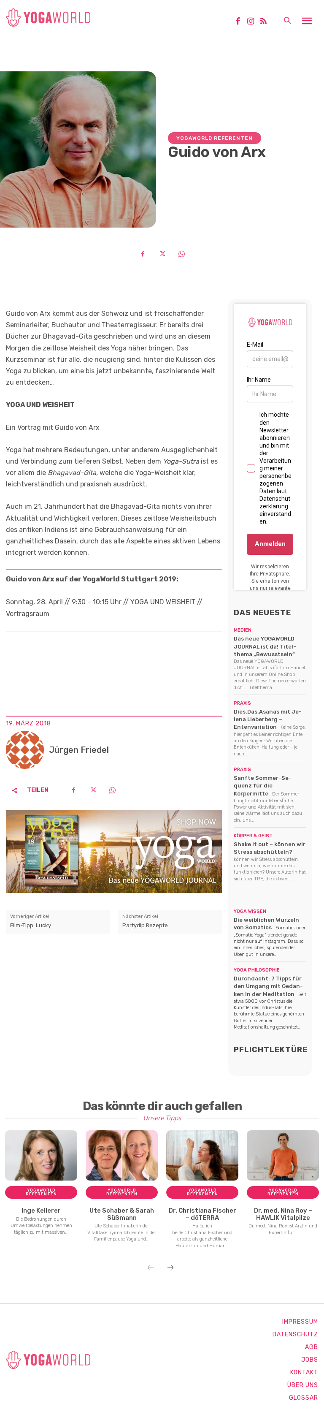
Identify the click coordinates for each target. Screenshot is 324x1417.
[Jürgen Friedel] (25, 750)
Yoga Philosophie (257, 970)
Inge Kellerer (41, 1210)
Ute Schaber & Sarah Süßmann (121, 1214)
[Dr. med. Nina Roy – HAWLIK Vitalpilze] (283, 1155)
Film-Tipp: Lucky (30, 925)
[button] (287, 22)
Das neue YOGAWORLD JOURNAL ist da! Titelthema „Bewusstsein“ (265, 646)
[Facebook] (241, 22)
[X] (162, 253)
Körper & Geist (253, 835)
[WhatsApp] (181, 253)
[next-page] (170, 1268)
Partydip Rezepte (145, 925)
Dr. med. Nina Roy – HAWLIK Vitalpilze (283, 1214)
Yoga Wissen (250, 911)
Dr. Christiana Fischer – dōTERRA (202, 1214)
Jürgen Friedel (79, 750)
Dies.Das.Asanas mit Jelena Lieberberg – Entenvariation (268, 719)
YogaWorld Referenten (214, 138)
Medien (242, 630)
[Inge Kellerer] (41, 1155)
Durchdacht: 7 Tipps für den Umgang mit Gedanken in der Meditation (268, 986)
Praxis (242, 703)
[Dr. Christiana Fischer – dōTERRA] (202, 1155)
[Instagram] (253, 22)
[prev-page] (150, 1268)
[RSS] (266, 22)
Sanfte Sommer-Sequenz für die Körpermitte (263, 785)
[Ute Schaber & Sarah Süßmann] (122, 1155)
